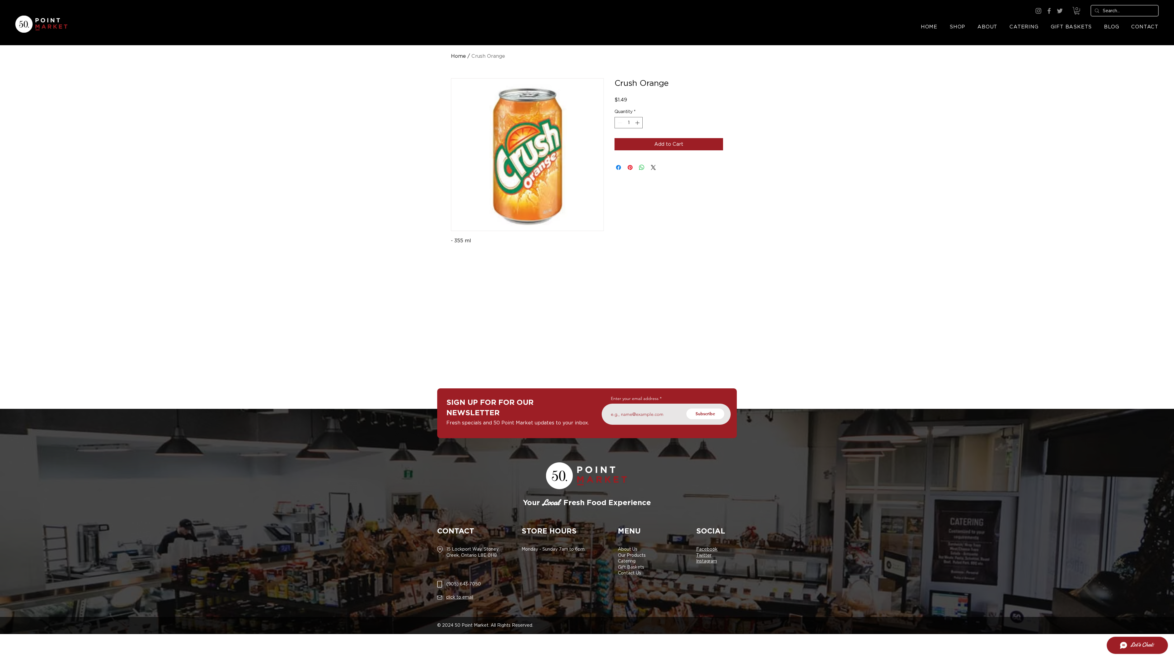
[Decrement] (619, 122)
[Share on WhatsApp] (641, 167)
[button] (1076, 10)
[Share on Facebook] (618, 167)
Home (458, 56)
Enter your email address (635, 398)
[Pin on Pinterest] (630, 167)
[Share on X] (653, 167)
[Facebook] (1049, 11)
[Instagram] (1038, 11)
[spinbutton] (628, 122)
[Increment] (638, 122)
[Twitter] (1060, 11)
